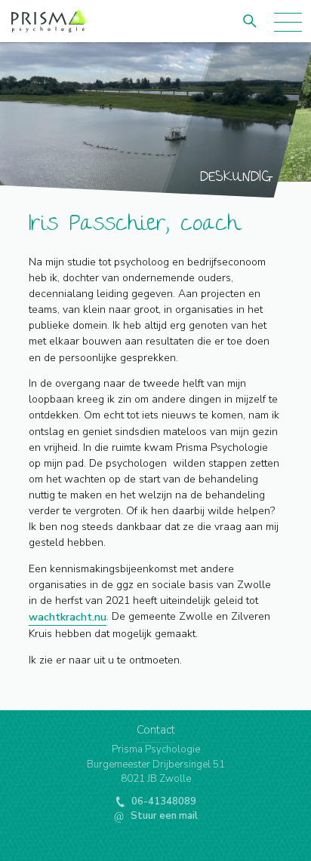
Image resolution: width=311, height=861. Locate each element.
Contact (156, 729)
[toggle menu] (289, 20)
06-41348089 (162, 801)
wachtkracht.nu (67, 617)
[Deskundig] (155, 120)
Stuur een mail (163, 816)
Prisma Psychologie (49, 34)
